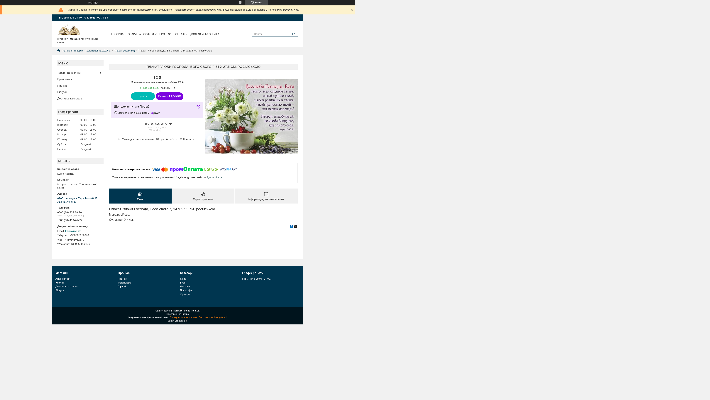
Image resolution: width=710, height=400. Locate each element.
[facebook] (291, 226)
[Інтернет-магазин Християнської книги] (69, 29)
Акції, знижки (62, 278)
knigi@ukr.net (73, 230)
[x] (295, 226)
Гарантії (122, 286)
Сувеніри (185, 294)
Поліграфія (186, 290)
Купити (143, 96)
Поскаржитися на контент (183, 317)
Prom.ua (195, 310)
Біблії (183, 282)
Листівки (185, 286)
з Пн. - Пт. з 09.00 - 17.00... (257, 278)
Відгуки (62, 92)
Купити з (163, 96)
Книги (183, 278)
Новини (59, 282)
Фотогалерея (125, 282)
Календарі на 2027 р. (98, 50)
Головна (117, 34)
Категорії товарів (72, 50)
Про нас (165, 34)
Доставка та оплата (204, 34)
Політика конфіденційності (213, 317)
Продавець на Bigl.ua (177, 314)
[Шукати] (293, 34)
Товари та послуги (140, 34)
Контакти (180, 34)
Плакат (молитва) (124, 50)
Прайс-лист (64, 79)
